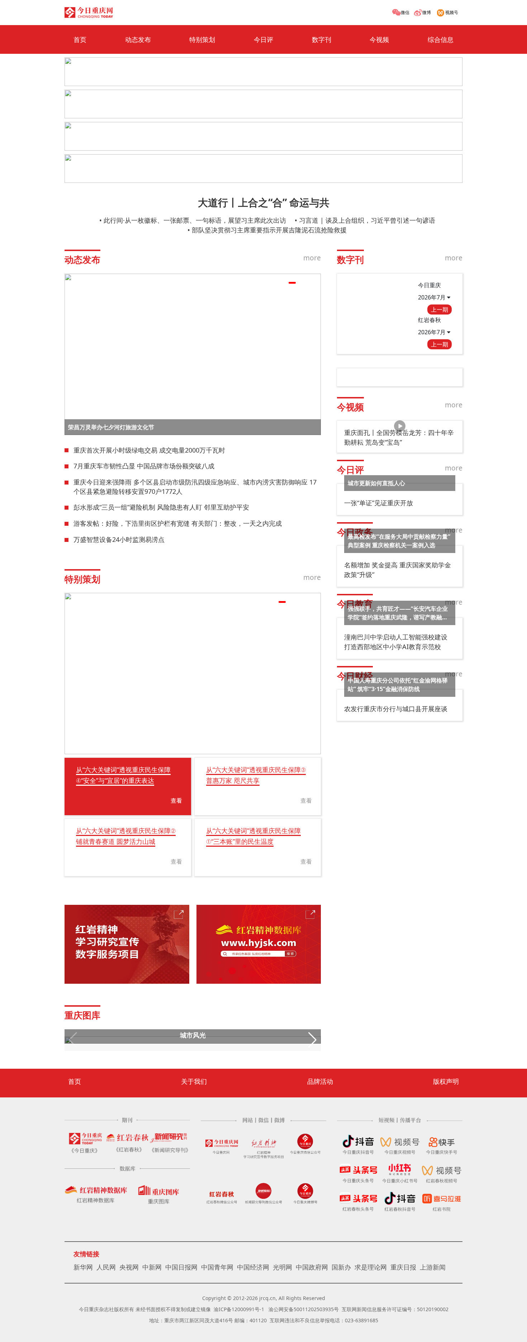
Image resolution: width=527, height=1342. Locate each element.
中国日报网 (181, 1267)
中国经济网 (253, 1267)
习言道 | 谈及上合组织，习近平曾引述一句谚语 (367, 220)
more (312, 258)
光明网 (282, 1267)
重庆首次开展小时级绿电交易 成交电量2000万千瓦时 (149, 450)
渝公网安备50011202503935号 (304, 1309)
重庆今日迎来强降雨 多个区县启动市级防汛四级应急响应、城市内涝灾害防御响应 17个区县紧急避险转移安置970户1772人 (195, 487)
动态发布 (138, 39)
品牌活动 (320, 1081)
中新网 (152, 1267)
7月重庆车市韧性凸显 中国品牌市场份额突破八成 (143, 466)
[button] (282, 283)
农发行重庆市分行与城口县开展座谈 (395, 708)
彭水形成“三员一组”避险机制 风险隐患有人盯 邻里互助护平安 (161, 507)
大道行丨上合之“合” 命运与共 (263, 202)
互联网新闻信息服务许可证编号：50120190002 (395, 1309)
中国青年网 (217, 1267)
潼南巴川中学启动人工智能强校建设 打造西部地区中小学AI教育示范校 (395, 642)
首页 (79, 39)
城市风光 (193, 1035)
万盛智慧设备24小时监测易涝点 (119, 539)
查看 (176, 800)
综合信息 (441, 39)
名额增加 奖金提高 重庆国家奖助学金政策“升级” (397, 570)
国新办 (341, 1267)
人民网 (106, 1267)
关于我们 (194, 1081)
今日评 (263, 39)
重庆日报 (403, 1267)
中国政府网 (312, 1267)
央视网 (129, 1267)
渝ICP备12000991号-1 (239, 1309)
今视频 (379, 39)
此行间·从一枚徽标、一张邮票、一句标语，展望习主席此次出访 (195, 220)
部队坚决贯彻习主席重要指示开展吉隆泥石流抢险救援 (269, 230)
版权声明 (446, 1081)
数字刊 (321, 39)
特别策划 (202, 39)
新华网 (83, 1267)
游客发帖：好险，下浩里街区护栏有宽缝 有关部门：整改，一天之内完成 (177, 523)
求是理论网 (371, 1267)
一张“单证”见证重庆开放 (378, 502)
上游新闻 (433, 1267)
